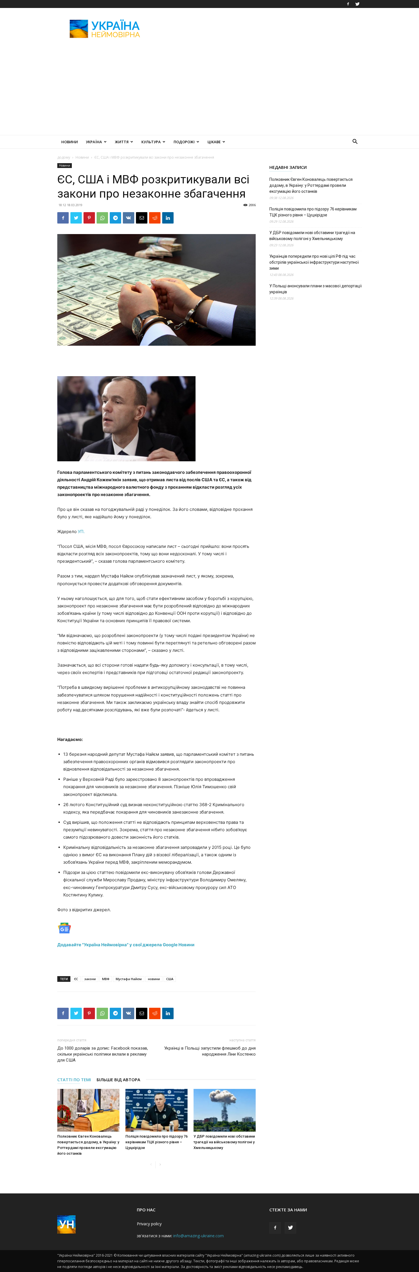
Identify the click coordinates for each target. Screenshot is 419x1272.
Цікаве (214, 141)
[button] (355, 142)
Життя (122, 141)
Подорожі (184, 141)
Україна (94, 141)
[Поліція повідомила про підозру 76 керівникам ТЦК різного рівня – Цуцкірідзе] (156, 1110)
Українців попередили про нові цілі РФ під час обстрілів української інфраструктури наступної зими (314, 262)
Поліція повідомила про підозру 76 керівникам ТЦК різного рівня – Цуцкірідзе (156, 1142)
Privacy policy (149, 1223)
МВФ (105, 979)
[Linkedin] (168, 218)
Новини (69, 141)
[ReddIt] (154, 218)
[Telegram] (115, 218)
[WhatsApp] (102, 218)
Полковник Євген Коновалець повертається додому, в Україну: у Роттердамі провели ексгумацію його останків (311, 185)
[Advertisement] (258, 29)
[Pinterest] (89, 218)
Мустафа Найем (129, 979)
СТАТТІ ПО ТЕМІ (74, 1079)
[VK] (128, 218)
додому (63, 157)
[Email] (141, 218)
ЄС (76, 979)
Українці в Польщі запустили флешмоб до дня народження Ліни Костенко (210, 1051)
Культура (151, 141)
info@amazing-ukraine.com (198, 1235)
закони (90, 979)
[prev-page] (150, 1164)
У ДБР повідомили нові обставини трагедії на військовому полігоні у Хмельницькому (224, 1142)
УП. (81, 531)
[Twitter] (357, 4)
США (169, 979)
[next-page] (160, 1164)
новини (154, 979)
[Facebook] (348, 4)
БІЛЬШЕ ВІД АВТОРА (118, 1079)
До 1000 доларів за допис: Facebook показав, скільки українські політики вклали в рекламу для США (102, 1054)
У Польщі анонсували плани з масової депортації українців (315, 289)
